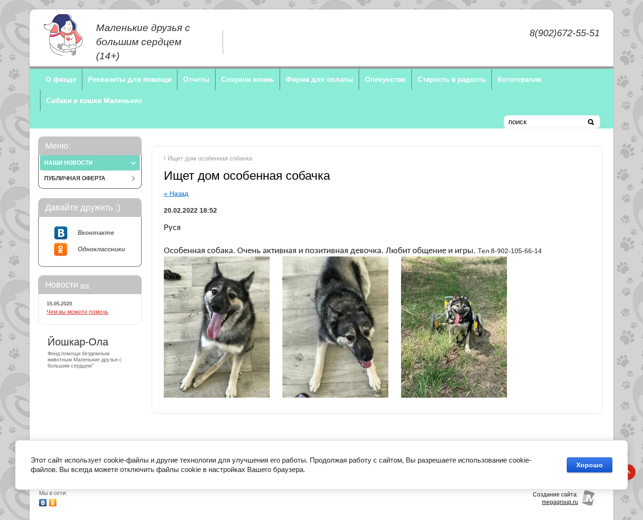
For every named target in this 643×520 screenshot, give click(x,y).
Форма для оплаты (319, 79)
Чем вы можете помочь (77, 312)
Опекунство (385, 79)
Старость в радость (452, 79)
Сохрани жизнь (247, 79)
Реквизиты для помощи (129, 79)
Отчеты (196, 79)
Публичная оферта (74, 178)
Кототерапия (519, 79)
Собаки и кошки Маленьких (94, 100)
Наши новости (68, 163)
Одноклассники (101, 249)
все (84, 285)
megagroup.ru (560, 502)
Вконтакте (96, 232)
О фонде (61, 79)
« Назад (176, 193)
